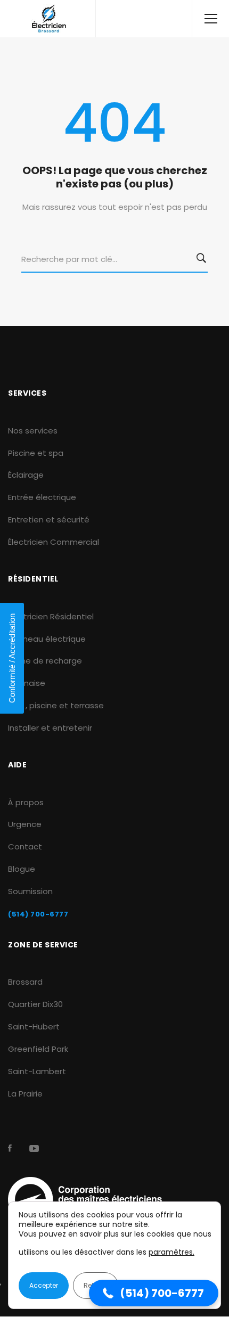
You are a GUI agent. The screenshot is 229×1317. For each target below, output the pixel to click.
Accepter (43, 1285)
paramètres (171, 1252)
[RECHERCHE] (204, 259)
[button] (153, 1293)
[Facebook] (10, 1148)
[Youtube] (34, 1148)
